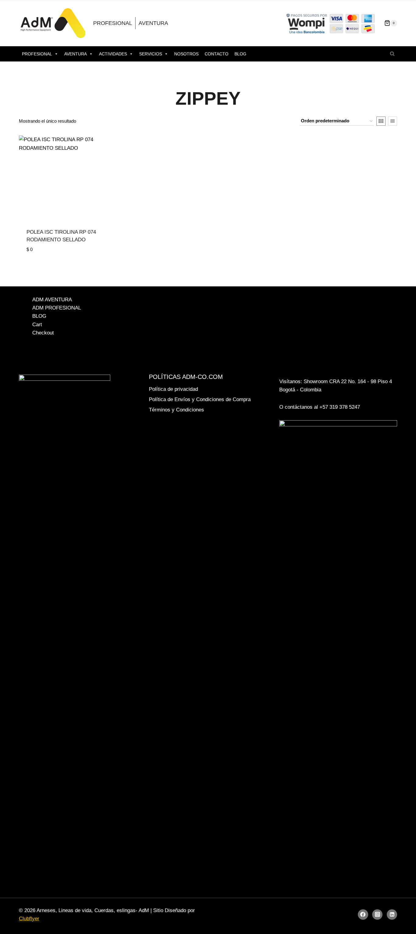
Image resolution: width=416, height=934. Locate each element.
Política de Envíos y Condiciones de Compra (200, 399)
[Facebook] (363, 914)
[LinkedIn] (392, 914)
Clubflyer (29, 919)
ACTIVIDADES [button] (113, 53)
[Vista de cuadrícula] (381, 121)
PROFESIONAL (112, 23)
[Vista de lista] (392, 121)
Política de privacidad (173, 389)
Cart (37, 324)
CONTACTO (216, 53)
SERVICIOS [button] (150, 53)
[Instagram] (377, 914)
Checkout (43, 333)
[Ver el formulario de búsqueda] (392, 54)
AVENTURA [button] (75, 53)
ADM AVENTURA (52, 300)
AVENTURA (153, 23)
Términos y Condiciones (176, 410)
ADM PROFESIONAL (56, 308)
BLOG (240, 53)
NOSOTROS (186, 53)
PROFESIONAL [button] (37, 53)
